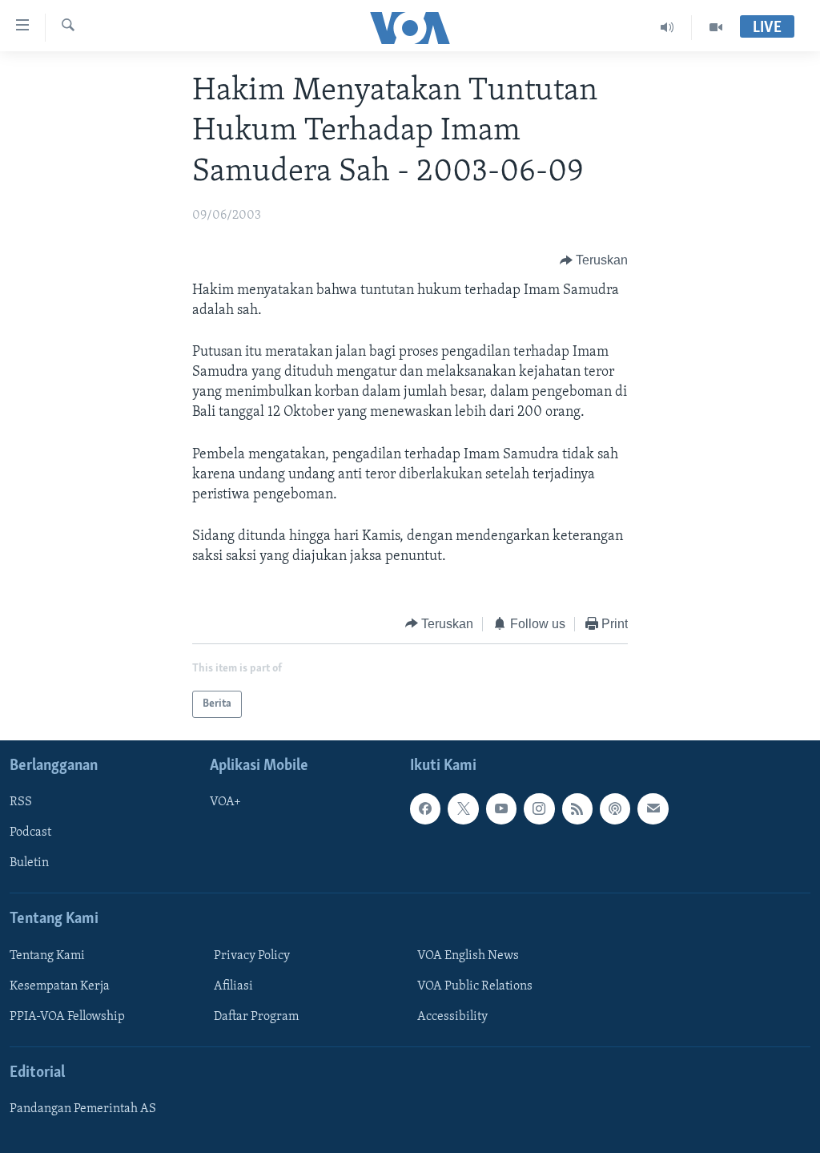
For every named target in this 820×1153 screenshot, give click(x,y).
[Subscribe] (652, 808)
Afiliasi (233, 986)
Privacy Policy (252, 955)
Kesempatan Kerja (60, 986)
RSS (21, 802)
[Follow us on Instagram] (539, 808)
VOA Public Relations (475, 986)
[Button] (594, 261)
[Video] (716, 27)
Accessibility (452, 1016)
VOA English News (468, 955)
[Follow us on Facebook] (425, 808)
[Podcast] (615, 808)
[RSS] (577, 808)
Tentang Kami (47, 955)
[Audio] (667, 27)
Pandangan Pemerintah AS (83, 1109)
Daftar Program (256, 1016)
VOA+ (225, 802)
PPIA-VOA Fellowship (67, 1016)
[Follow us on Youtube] (501, 808)
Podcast (30, 832)
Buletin (29, 863)
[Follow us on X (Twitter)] (463, 808)
